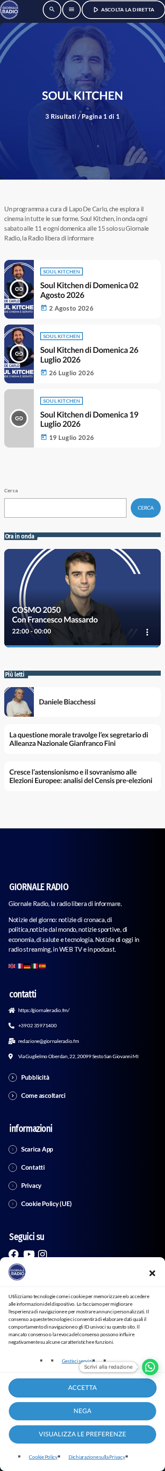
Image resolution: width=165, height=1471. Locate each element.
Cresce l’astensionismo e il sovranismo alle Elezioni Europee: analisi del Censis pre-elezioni (80, 776)
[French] (20, 965)
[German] (27, 965)
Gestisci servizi (77, 1361)
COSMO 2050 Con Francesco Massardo (55, 615)
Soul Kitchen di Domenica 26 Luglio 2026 (89, 355)
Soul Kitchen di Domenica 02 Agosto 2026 (89, 290)
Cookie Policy (43, 1457)
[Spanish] (43, 965)
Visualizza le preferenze (82, 1434)
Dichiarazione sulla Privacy (97, 1457)
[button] (152, 1273)
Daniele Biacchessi (67, 701)
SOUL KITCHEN (61, 271)
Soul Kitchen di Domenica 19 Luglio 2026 (89, 419)
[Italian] (35, 965)
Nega (82, 1411)
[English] (12, 965)
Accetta (82, 1388)
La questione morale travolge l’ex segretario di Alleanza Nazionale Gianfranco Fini (78, 739)
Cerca (11, 490)
